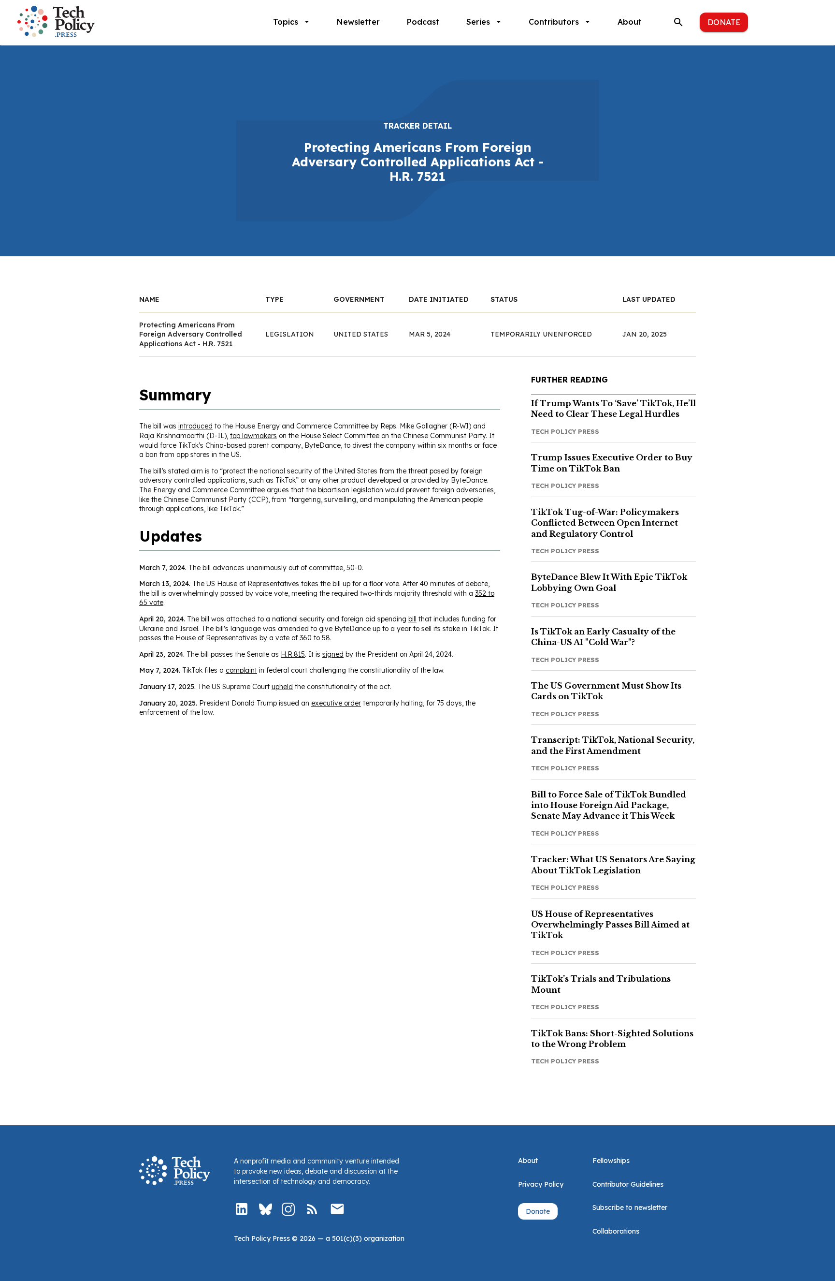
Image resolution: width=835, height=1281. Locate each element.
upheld (282, 686)
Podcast (423, 22)
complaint (241, 670)
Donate (723, 22)
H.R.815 (293, 654)
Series (478, 22)
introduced (195, 426)
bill (412, 619)
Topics (285, 22)
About (630, 22)
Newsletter (358, 22)
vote (282, 637)
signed (333, 654)
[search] (678, 22)
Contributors (554, 22)
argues (278, 490)
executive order (336, 703)
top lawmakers (253, 435)
